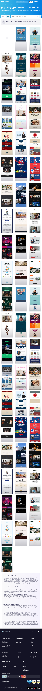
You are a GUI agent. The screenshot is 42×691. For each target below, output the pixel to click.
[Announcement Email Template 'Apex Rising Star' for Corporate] (7, 221)
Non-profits (33, 645)
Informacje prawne (25, 670)
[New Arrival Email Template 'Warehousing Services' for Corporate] (35, 91)
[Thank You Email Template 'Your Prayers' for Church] (21, 273)
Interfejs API (24, 669)
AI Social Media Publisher (22, 653)
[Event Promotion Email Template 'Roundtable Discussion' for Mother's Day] (21, 117)
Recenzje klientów (5, 646)
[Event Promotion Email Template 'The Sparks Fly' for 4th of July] (21, 169)
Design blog (4, 655)
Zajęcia (3, 653)
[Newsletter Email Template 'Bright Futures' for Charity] (21, 91)
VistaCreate (4, 665)
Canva (3, 663)
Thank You (13, 4)
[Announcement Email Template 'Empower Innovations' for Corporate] (35, 39)
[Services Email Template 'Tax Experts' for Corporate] (35, 247)
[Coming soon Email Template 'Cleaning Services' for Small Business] (7, 273)
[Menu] (40, 1)
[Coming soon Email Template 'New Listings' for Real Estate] (7, 195)
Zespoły (32, 642)
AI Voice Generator (33, 653)
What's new (4, 639)
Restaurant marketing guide (6, 657)
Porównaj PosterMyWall (6, 661)
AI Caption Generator (33, 657)
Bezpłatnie (32, 638)
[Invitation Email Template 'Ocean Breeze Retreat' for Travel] (35, 221)
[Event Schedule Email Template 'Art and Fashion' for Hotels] (7, 299)
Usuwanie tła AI (32, 655)
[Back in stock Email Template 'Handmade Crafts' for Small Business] (7, 169)
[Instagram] (32, 632)
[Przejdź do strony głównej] (4, 2)
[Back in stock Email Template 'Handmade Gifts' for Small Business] (35, 117)
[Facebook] (29, 632)
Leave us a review (5, 643)
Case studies (4, 641)
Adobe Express (4, 666)
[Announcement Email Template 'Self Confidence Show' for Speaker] (21, 247)
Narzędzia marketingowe (20, 643)
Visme (14, 663)
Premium (32, 639)
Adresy (8, 16)
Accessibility (24, 666)
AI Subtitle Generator (33, 652)
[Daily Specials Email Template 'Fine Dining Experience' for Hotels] (21, 221)
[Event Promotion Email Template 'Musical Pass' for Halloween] (7, 247)
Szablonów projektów (19, 638)
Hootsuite (14, 666)
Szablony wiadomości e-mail (5, 4)
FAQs (23, 667)
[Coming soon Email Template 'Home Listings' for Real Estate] (35, 273)
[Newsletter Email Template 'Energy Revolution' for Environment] (21, 195)
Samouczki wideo (5, 652)
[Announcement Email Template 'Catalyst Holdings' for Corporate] (21, 65)
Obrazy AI (19, 657)
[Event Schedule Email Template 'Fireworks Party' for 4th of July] (35, 169)
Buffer (14, 665)
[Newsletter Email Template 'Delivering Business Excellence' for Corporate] (21, 143)
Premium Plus (33, 641)
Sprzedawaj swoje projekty (6, 645)
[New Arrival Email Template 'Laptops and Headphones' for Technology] (35, 195)
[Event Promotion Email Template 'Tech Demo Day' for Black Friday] (7, 91)
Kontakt (23, 663)
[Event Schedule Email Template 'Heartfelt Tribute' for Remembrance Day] (35, 143)
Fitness (18, 4)
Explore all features (19, 645)
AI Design (19, 652)
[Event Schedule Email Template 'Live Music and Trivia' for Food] (7, 143)
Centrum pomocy (25, 665)
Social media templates (20, 641)
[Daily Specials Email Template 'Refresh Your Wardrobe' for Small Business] (7, 65)
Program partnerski (5, 642)
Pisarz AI (19, 656)
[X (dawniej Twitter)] (35, 632)
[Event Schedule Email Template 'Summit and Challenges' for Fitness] (35, 65)
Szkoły (32, 643)
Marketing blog (4, 656)
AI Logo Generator (33, 656)
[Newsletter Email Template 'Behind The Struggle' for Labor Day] (7, 117)
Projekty (3, 16)
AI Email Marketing (21, 655)
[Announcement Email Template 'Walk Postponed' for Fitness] (21, 39)
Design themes (18, 642)
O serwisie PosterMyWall (6, 638)
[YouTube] (39, 632)
